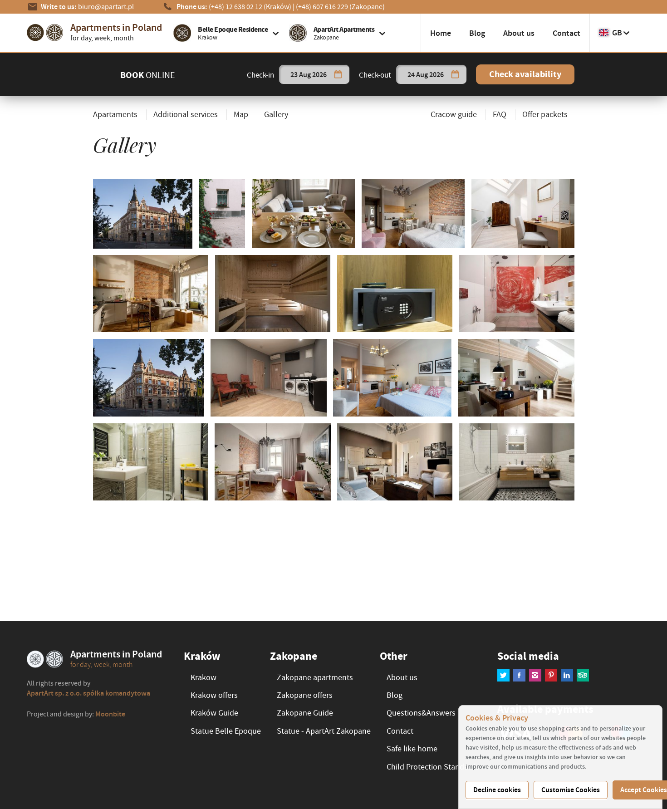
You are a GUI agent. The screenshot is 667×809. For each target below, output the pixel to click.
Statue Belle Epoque (226, 731)
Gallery (276, 114)
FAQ (499, 114)
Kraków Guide (214, 713)
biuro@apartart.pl (106, 6)
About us (519, 33)
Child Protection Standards (433, 767)
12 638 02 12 (250, 6)
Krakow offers (214, 695)
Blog (477, 33)
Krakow (203, 677)
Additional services (185, 114)
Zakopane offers (305, 695)
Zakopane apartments (315, 677)
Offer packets (545, 114)
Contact (566, 33)
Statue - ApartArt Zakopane (324, 731)
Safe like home (412, 749)
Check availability (525, 74)
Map (241, 114)
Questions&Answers (421, 713)
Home (440, 33)
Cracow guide (454, 114)
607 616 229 (340, 6)
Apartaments (115, 114)
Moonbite (110, 714)
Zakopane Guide (305, 713)
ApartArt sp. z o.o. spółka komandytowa (88, 693)
